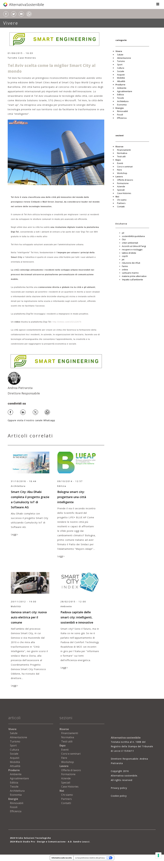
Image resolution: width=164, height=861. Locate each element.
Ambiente (121, 87)
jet (123, 259)
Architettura (122, 101)
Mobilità (121, 77)
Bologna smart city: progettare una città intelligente (71, 497)
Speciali (121, 189)
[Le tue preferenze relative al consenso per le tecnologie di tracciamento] (158, 855)
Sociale (120, 71)
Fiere (119, 169)
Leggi (14, 534)
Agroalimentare (124, 91)
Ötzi (124, 239)
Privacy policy (119, 787)
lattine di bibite (129, 252)
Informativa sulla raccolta (62, 858)
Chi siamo (122, 199)
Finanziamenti (124, 149)
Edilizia (120, 94)
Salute (120, 54)
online (125, 269)
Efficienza (122, 117)
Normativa (122, 153)
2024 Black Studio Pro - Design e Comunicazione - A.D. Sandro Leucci (50, 841)
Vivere (10, 23)
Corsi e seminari (125, 166)
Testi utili (121, 156)
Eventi (120, 163)
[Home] (24, 4)
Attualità (121, 81)
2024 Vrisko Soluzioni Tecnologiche (30, 838)
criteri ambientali (130, 242)
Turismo (12, 57)
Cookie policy (119, 795)
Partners (121, 203)
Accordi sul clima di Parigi (134, 246)
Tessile (120, 97)
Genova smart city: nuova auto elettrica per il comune (29, 617)
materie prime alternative (134, 276)
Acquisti (121, 74)
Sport (119, 64)
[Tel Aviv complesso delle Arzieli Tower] (56, 152)
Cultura (120, 67)
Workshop (122, 173)
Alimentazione (124, 57)
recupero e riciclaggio (132, 249)
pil (123, 232)
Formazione (123, 183)
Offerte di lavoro (125, 179)
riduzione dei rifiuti (131, 262)
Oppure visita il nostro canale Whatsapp (31, 420)
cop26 (125, 256)
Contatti (121, 206)
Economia (122, 104)
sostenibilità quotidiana (133, 236)
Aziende (121, 186)
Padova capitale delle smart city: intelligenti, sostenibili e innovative (77, 617)
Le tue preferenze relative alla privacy (90, 858)
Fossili (120, 114)
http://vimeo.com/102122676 (67, 322)
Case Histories (27, 57)
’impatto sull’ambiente (132, 279)
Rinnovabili (122, 111)
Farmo (125, 266)
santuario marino (130, 272)
